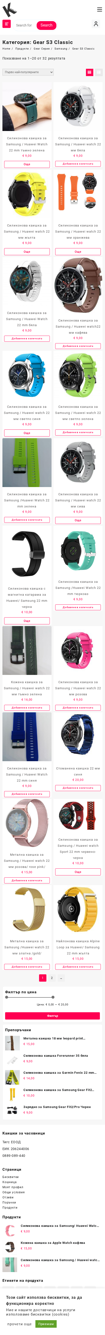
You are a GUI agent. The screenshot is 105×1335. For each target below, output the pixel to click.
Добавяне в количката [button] (78, 163)
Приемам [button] (46, 1324)
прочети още (19, 1324)
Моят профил (12, 1187)
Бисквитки (10, 1177)
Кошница (9, 1182)
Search (46, 25)
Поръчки (9, 1202)
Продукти (9, 1207)
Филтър (52, 1016)
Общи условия (13, 1192)
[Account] (96, 24)
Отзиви (8, 1197)
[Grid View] (89, 72)
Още (27, 164)
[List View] (99, 72)
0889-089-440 (13, 1156)
